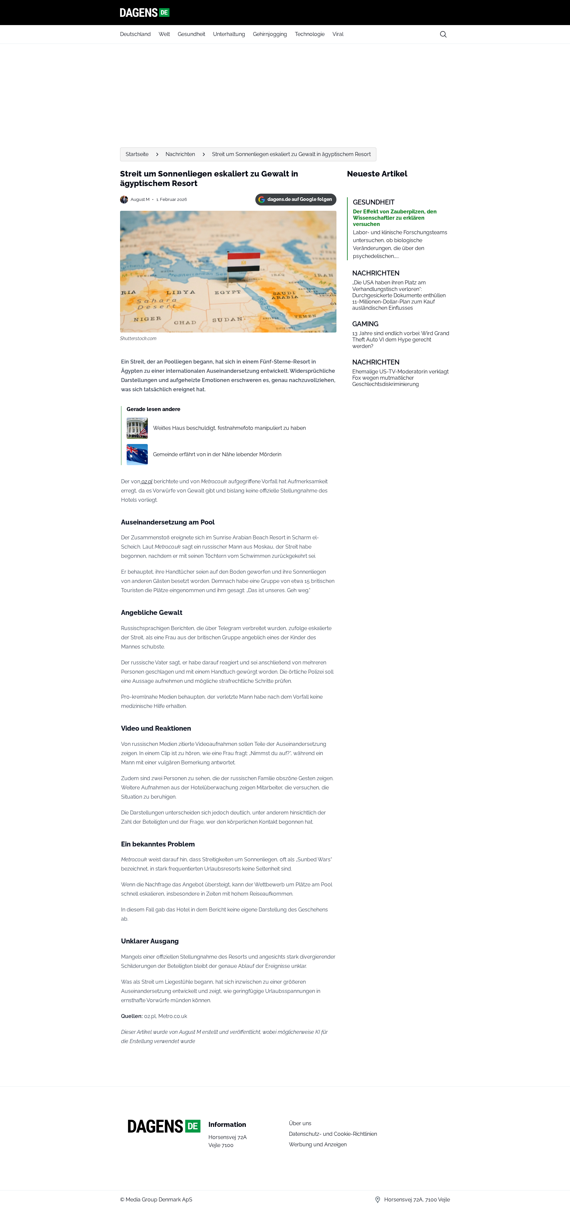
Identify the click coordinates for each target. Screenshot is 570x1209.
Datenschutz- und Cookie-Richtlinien (333, 1134)
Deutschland (135, 34)
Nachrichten (180, 154)
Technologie (310, 34)
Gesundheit (191, 34)
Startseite (137, 154)
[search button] (443, 34)
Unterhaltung (229, 34)
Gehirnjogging (270, 34)
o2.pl (146, 481)
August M (140, 199)
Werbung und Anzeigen (318, 1144)
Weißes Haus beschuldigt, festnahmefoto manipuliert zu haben (229, 428)
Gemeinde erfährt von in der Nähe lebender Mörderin (217, 454)
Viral (337, 34)
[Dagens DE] (285, 12)
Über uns (300, 1123)
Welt (164, 34)
